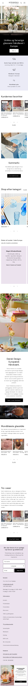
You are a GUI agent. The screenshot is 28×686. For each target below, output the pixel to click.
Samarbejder (6, 628)
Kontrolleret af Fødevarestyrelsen (12, 657)
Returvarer (5, 610)
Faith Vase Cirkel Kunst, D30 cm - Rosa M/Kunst (18, 113)
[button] (3, 3)
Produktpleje (6, 603)
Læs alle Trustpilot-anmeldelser (9, 243)
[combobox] (13, 566)
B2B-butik (5, 638)
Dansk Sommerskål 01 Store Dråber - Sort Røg (18, 452)
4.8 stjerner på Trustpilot (10, 654)
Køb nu (14, 51)
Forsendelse (6, 607)
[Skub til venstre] (10, 122)
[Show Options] (23, 566)
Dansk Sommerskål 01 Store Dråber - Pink (6, 452)
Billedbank (5, 631)
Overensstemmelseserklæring (10, 645)
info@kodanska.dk (8, 584)
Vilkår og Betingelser (8, 613)
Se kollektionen (14, 176)
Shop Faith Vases (14, 539)
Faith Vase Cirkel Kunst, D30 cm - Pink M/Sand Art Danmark (6, 114)
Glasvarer (4, 226)
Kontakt (5, 600)
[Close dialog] (26, 666)
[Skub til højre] (17, 122)
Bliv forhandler (7, 642)
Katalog (5, 635)
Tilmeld (20, 681)
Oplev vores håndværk (14, 400)
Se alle (14, 125)
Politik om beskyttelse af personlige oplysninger (12, 618)
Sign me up (20, 570)
